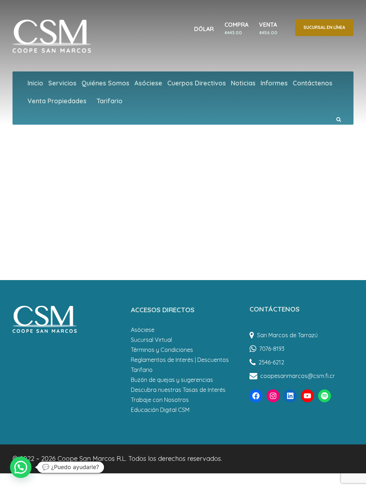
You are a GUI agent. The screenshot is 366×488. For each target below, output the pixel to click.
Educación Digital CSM (160, 409)
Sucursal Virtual (151, 339)
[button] (20, 467)
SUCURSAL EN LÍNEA (324, 27)
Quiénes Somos (105, 83)
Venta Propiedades (57, 101)
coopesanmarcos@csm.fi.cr (297, 376)
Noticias (243, 83)
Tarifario (110, 101)
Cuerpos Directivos (196, 83)
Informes (274, 83)
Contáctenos (312, 83)
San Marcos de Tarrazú (287, 335)
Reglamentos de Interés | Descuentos (180, 359)
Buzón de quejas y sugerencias (172, 379)
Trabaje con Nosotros (160, 399)
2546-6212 (271, 362)
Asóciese (148, 83)
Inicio (35, 83)
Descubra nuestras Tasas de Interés (178, 389)
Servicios (62, 83)
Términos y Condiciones (162, 349)
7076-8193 (272, 349)
